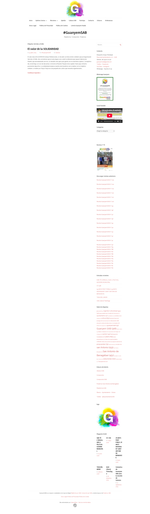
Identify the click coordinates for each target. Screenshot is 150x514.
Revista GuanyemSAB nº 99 (105, 206)
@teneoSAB (100, 311)
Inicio (30, 20)
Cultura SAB (72, 20)
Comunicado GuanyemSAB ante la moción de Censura (119, 473)
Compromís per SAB (86, 493)
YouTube (99, 66)
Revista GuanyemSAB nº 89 (105, 247)
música (99, 334)
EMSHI (99, 325)
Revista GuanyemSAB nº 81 (105, 265)
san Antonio (105, 347)
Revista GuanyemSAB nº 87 (105, 251)
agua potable (103, 313)
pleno (109, 337)
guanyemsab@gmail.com (104, 62)
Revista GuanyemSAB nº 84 (105, 258)
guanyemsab (113, 325)
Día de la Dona (114, 318)
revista (119, 344)
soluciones (109, 359)
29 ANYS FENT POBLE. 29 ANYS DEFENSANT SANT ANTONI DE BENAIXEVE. (107, 291)
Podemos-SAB (107, 493)
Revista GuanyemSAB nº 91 (105, 240)
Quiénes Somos (40, 20)
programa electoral (117, 341)
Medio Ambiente (103, 331)
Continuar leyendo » (34, 73)
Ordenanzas (109, 20)
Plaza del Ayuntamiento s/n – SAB (107, 57)
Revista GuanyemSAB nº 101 (105, 197)
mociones (111, 331)
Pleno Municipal (109, 339)
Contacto (91, 20)
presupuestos (108, 341)
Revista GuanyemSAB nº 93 (105, 232)
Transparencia (103, 361)
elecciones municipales (113, 323)
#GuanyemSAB (75, 32)
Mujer (118, 331)
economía (106, 320)
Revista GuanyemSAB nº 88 (105, 249)
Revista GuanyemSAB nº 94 (105, 227)
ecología (100, 320)
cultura (105, 318)
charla (99, 318)
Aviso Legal (32, 26)
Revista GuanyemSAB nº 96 (105, 219)
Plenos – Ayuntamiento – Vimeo (106, 392)
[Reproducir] (98, 121)
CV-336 (99, 285)
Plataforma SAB (101, 388)
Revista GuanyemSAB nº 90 (105, 244)
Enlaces (99, 20)
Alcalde (111, 313)
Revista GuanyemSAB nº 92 (105, 236)
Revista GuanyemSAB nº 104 (105, 184)
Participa (82, 20)
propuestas (102, 344)
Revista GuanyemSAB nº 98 (105, 210)
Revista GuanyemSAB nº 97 (105, 214)
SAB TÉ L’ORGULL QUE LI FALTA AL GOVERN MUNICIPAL (100, 444)
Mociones (53, 20)
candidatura (117, 315)
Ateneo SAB (100, 371)
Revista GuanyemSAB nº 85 (105, 256)
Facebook (105, 64)
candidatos (111, 315)
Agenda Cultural (110, 311)
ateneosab (117, 313)
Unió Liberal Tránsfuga (103, 301)
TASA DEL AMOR (102, 297)
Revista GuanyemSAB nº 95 (105, 223)
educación (114, 320)
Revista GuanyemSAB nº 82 (105, 263)
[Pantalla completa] (120, 121)
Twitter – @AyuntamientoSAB (105, 396)
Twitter (99, 64)
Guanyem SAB (106, 328)
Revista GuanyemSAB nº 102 (105, 193)
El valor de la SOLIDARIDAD (43, 49)
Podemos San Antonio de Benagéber (108, 384)
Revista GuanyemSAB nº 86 (105, 254)
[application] (109, 115)
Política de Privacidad (46, 26)
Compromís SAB (102, 379)
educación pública (101, 323)
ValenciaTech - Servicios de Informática (81, 502)
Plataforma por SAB (76, 493)
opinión (106, 334)
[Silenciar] (118, 121)
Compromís (100, 375)
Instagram (106, 66)
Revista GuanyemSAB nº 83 (105, 261)
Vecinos (58, 52)
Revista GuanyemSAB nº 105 (105, 180)
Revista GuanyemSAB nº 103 (105, 188)
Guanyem (104, 325)
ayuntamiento (102, 315)
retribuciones (112, 344)
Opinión (63, 20)
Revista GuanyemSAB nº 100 (105, 201)
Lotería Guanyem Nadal (78, 26)
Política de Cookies (62, 26)
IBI (118, 329)
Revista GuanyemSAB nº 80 (105, 268)
